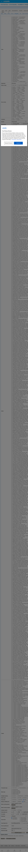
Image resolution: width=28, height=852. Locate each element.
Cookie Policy (13, 139)
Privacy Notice (19, 139)
